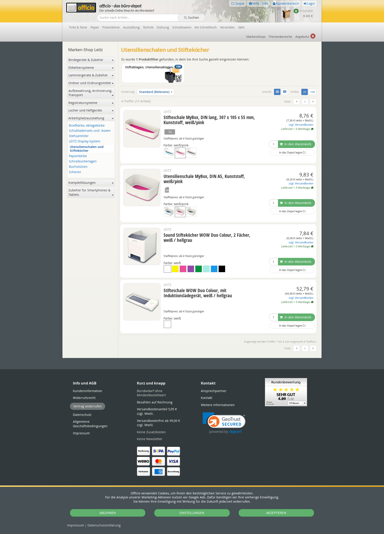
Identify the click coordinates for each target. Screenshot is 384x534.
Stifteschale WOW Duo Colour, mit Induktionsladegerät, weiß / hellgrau (198, 293)
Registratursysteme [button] (82, 103)
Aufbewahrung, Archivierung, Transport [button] (90, 93)
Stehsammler (79, 136)
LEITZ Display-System (84, 141)
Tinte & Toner (78, 27)
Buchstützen (78, 167)
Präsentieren (111, 27)
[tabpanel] (192, 357)
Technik (148, 27)
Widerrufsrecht (84, 398)
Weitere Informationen (218, 405)
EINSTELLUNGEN (192, 513)
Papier (94, 27)
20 (305, 92)
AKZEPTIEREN (276, 513)
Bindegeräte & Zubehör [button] (85, 60)
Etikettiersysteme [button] (81, 67)
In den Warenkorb (297, 144)
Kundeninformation (87, 391)
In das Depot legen (291, 152)
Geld (241, 27)
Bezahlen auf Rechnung (154, 402)
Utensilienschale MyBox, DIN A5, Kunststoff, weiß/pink (204, 178)
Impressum (75, 525)
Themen (280, 36)
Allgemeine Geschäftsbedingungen (90, 423)
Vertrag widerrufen (87, 406)
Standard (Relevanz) (154, 92)
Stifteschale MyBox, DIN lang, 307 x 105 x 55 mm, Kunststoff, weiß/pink (209, 119)
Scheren (75, 172)
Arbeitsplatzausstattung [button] (86, 118)
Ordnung (162, 27)
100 (312, 92)
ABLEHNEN (108, 513)
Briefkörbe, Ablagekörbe (87, 125)
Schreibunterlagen (83, 161)
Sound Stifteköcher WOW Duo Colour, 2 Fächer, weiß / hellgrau (207, 237)
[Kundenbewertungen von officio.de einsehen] (286, 392)
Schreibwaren (181, 27)
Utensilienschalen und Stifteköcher (87, 149)
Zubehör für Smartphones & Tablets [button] (89, 192)
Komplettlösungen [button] (82, 182)
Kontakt (206, 398)
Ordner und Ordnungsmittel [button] (89, 83)
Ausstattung (131, 27)
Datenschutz (104, 525)
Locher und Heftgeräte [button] (85, 110)
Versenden (227, 27)
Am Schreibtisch (205, 27)
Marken (256, 36)
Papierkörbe (78, 156)
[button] (224, 423)
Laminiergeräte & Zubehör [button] (88, 75)
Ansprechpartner (213, 391)
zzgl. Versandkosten (301, 124)
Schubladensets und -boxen (90, 131)
